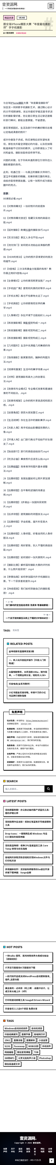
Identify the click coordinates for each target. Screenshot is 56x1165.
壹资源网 (10, 32)
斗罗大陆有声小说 (26, 1058)
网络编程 (9, 1052)
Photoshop (45, 1058)
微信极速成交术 (12, 1064)
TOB (36, 1052)
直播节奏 (25, 1034)
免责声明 (5, 1150)
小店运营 (43, 1040)
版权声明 (20, 1150)
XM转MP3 (9, 1058)
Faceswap (19, 1046)
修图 (15, 466)
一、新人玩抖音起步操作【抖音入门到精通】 (27, 661)
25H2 (7, 1040)
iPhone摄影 (17, 103)
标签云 (35, 1151)
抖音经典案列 (11, 1034)
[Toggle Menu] (51, 6)
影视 (28, 322)
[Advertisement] (28, 69)
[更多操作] (51, 1160)
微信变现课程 (23, 1052)
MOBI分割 (33, 1046)
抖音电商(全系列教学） (20, 683)
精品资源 (9, 17)
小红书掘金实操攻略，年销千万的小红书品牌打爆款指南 (27, 694)
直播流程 (18, 1040)
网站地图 (42, 1150)
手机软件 (46, 1046)
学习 (5, 176)
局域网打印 (39, 1034)
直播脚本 (30, 1040)
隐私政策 (28, 1150)
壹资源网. (28, 1138)
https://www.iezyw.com (36, 720)
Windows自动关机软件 (16, 1028)
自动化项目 (36, 1028)
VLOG (7, 1046)
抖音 (28, 230)
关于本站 (13, 1150)
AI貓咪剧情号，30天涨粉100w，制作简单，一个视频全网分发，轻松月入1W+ (28, 673)
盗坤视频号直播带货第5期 (21, 651)
